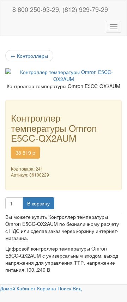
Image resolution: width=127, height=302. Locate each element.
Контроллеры (29, 55)
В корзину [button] (38, 203)
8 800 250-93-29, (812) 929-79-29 (59, 9)
